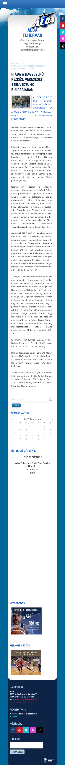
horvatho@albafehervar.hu (21, 702)
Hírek (23, 63)
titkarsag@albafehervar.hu (26, 700)
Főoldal (15, 63)
